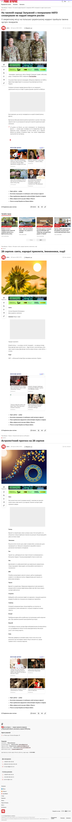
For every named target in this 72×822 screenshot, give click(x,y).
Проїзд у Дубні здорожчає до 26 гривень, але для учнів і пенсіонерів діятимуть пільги (62, 230)
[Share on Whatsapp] (4, 76)
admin (7, 28)
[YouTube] (66, 811)
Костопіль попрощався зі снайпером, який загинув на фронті (27, 193)
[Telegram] (70, 811)
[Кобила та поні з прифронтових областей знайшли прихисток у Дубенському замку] (9, 222)
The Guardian (32, 76)
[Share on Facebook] (4, 69)
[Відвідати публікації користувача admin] (3, 28)
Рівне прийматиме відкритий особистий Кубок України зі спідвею (28, 196)
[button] (2, 1)
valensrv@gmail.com (23, 744)
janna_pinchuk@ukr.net (25, 747)
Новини (3, 226)
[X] (64, 811)
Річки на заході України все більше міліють (21, 201)
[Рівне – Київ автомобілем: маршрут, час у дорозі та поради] (27, 222)
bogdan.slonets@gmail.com (23, 745)
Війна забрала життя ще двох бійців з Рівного (22, 198)
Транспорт (57, 226)
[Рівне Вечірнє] (13, 1)
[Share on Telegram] (4, 79)
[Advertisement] (28, 102)
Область (9, 226)
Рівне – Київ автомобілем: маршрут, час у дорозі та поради (26, 230)
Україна (39, 226)
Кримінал (45, 226)
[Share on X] (4, 73)
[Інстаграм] (68, 811)
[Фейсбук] (62, 811)
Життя (26, 226)
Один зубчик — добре (16, 191)
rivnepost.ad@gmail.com (17, 749)
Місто (30, 226)
